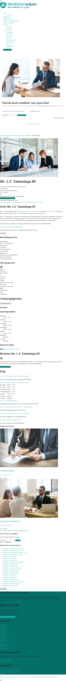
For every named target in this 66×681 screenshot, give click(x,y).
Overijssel (9, 36)
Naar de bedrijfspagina (32, 124)
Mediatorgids (7, 17)
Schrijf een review (5, 367)
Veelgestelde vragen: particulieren (10, 670)
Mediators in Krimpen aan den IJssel (15, 135)
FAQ (40, 202)
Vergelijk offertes (22, 115)
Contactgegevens (19, 202)
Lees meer (3, 233)
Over (1, 202)
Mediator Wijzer (4, 677)
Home (5, 13)
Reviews (36, 202)
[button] (14, 376)
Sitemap (12, 677)
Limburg (8, 38)
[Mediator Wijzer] (18, 8)
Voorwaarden (32, 677)
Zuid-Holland (10, 46)
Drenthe (8, 26)
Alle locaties (3, 648)
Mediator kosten (8, 19)
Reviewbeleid (49, 677)
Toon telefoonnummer (6, 303)
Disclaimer (40, 677)
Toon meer (3, 588)
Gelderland (9, 32)
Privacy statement (21, 677)
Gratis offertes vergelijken (7, 198)
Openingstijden (29, 202)
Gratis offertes (7, 50)
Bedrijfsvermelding (5, 661)
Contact (2, 673)
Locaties (5, 24)
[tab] (33, 376)
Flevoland (9, 28)
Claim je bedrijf (4, 137)
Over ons (9, 15)
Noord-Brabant (10, 40)
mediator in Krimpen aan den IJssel (27, 211)
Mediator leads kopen (6, 659)
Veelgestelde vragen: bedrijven (9, 671)
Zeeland (8, 48)
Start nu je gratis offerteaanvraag (11, 227)
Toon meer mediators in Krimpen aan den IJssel (14, 530)
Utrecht (8, 44)
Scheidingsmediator (9, 23)
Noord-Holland (10, 42)
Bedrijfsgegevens (8, 202)
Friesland (9, 30)
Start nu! (18, 540)
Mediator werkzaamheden (11, 21)
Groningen (9, 34)
